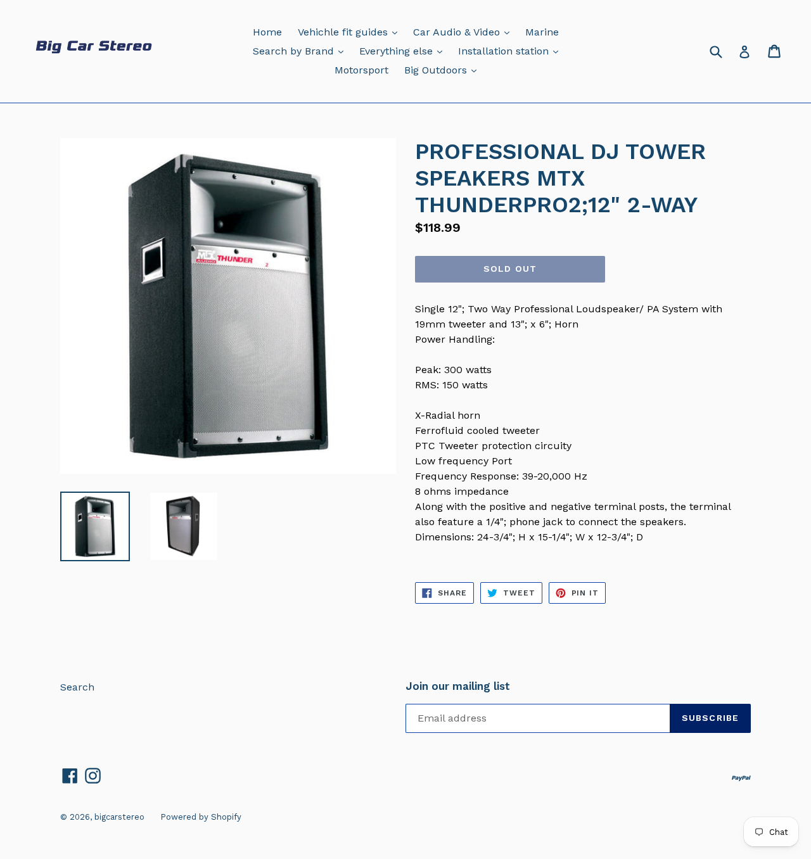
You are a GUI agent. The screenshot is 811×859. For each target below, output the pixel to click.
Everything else (404, 50)
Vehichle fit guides (351, 31)
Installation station (511, 50)
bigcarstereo (119, 817)
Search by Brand (301, 50)
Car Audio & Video (464, 31)
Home (267, 32)
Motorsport (361, 70)
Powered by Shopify (200, 817)
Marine (542, 32)
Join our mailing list (458, 686)
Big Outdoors (443, 69)
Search (77, 687)
